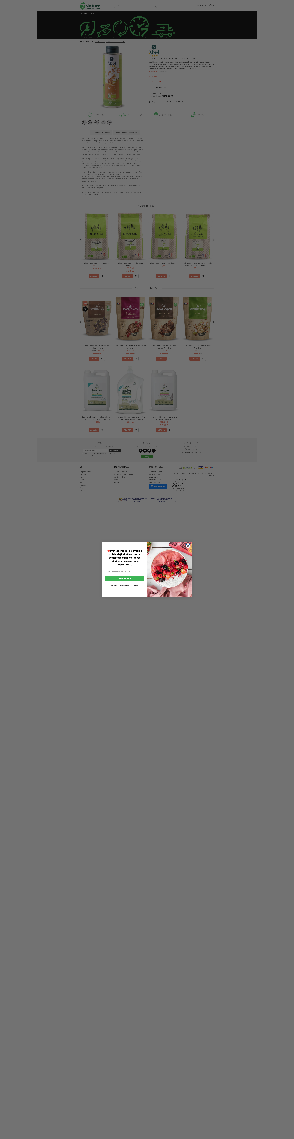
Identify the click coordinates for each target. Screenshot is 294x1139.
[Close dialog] (188, 546)
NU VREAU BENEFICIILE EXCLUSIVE (124, 585)
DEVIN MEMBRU (124, 578)
